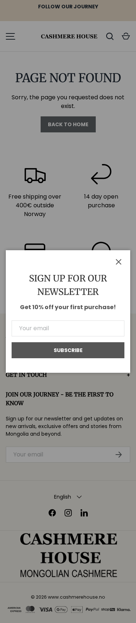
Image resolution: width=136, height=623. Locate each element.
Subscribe (68, 350)
